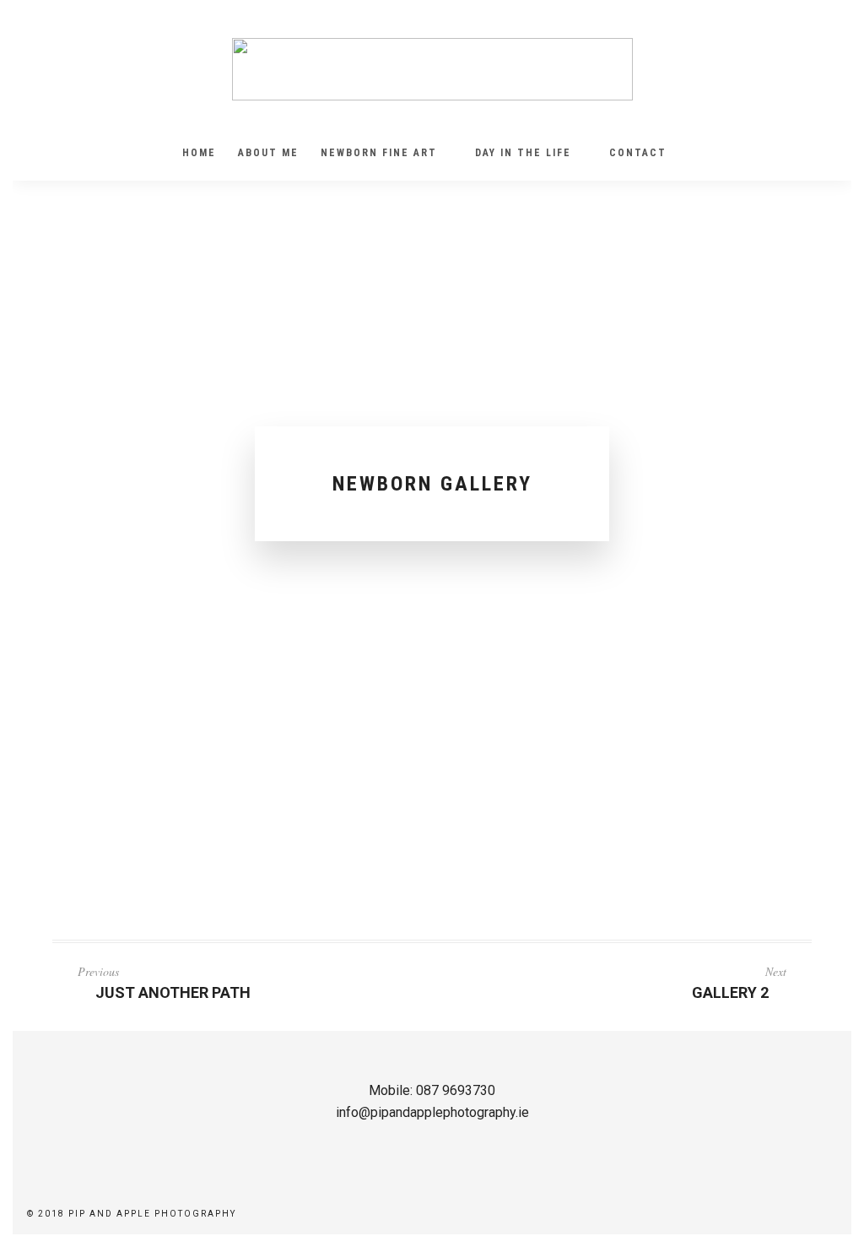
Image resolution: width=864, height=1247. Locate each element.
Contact (638, 153)
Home (199, 153)
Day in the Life (523, 153)
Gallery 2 (730, 992)
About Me (268, 153)
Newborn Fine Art (379, 153)
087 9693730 (455, 1090)
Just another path (173, 992)
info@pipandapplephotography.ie (432, 1112)
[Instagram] (64, 46)
